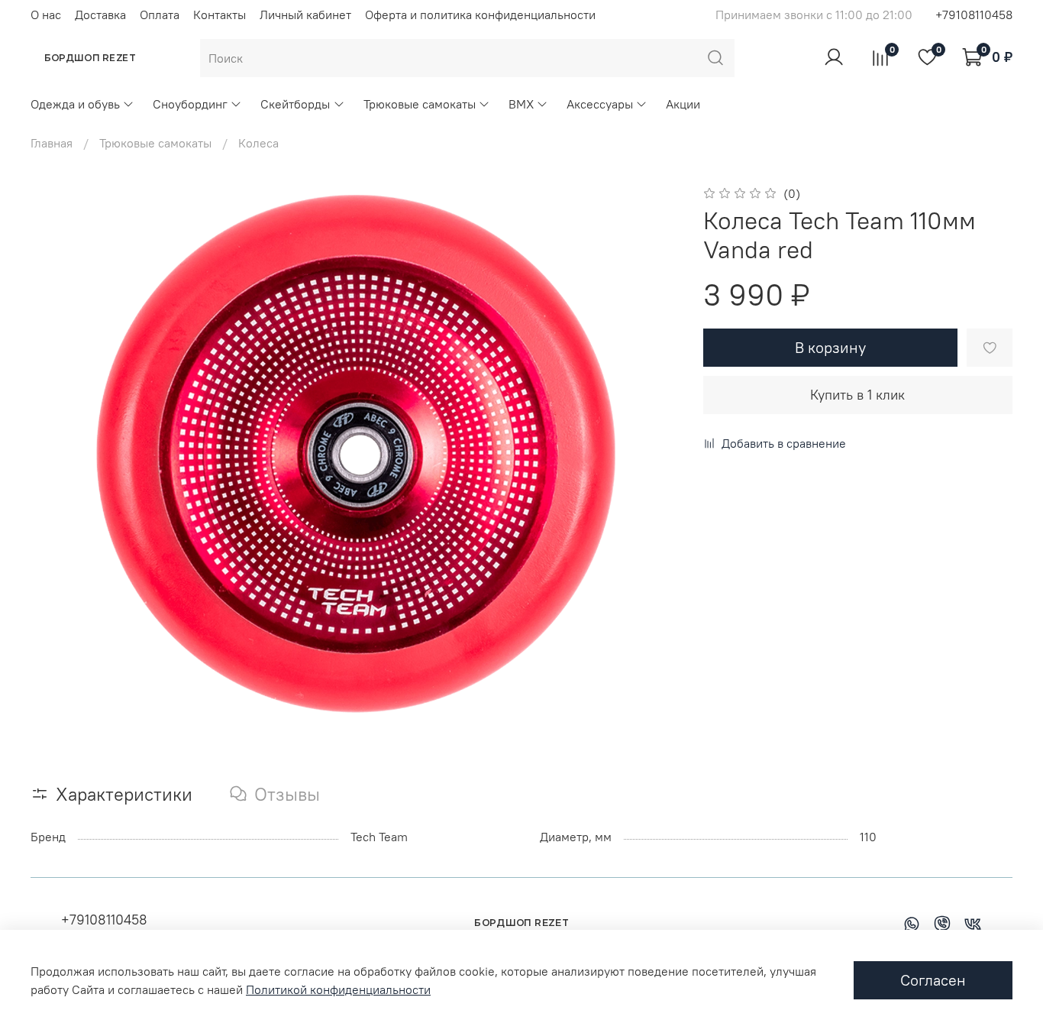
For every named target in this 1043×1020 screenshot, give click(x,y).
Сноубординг (190, 104)
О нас (46, 14)
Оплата (159, 14)
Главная (52, 143)
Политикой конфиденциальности (338, 989)
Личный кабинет (305, 14)
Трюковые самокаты (419, 104)
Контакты (219, 14)
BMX (521, 104)
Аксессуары (600, 104)
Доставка (100, 14)
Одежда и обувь (75, 104)
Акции (683, 104)
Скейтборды (295, 104)
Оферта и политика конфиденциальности (480, 14)
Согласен (933, 979)
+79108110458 (973, 14)
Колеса (258, 143)
